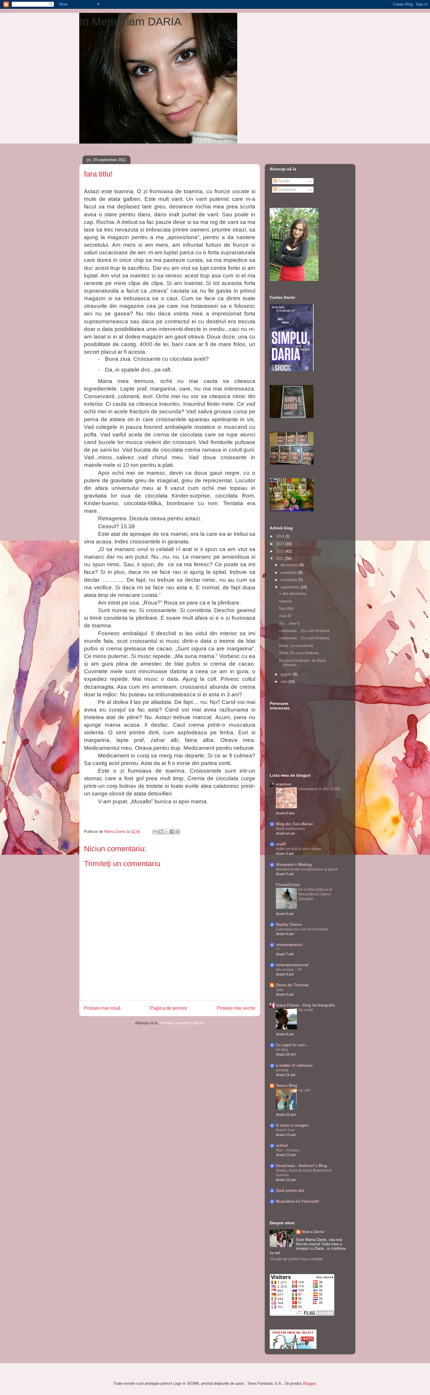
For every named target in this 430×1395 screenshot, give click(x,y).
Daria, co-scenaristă (296, 645)
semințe (282, 1070)
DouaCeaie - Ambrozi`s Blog (301, 1165)
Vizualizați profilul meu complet (296, 1259)
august (287, 674)
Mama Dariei (313, 1232)
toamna (285, 601)
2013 (280, 544)
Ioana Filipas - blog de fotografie (305, 1005)
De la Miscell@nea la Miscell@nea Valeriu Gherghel (315, 894)
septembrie (290, 587)
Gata (279, 990)
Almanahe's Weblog (294, 864)
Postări (283, 181)
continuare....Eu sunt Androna (304, 631)
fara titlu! (286, 608)
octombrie (289, 580)
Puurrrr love (285, 1130)
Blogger (309, 1383)
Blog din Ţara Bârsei (294, 824)
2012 (280, 551)
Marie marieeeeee (290, 829)
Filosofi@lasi (288, 885)
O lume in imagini (292, 1125)
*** (278, 949)
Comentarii (286, 189)
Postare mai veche (236, 1008)
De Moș (282, 1050)
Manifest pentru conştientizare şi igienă (307, 869)
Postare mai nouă (102, 1008)
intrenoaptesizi (289, 944)
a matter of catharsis (294, 1065)
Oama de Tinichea (292, 985)
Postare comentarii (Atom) (182, 1023)
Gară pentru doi (290, 1190)
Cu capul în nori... (292, 1045)
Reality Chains (289, 924)
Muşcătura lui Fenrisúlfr (297, 1201)
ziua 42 (285, 616)
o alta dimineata (292, 593)
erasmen (283, 784)
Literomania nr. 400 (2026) (319, 789)
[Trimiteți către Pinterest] (177, 832)
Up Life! (304, 1090)
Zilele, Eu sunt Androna (299, 653)
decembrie (290, 565)
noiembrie (289, 572)
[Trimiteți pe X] (166, 832)
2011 (280, 558)
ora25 (281, 844)
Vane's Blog (286, 1085)
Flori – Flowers (287, 1150)
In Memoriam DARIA (130, 21)
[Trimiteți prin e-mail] (155, 832)
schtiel (282, 1145)
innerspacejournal (292, 965)
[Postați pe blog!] (161, 832)
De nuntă (305, 1010)
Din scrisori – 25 (289, 970)
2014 (280, 536)
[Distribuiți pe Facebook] (172, 832)
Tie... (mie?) (289, 623)
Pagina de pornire (168, 1008)
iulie (284, 681)
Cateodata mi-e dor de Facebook (302, 929)
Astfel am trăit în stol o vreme (298, 849)
